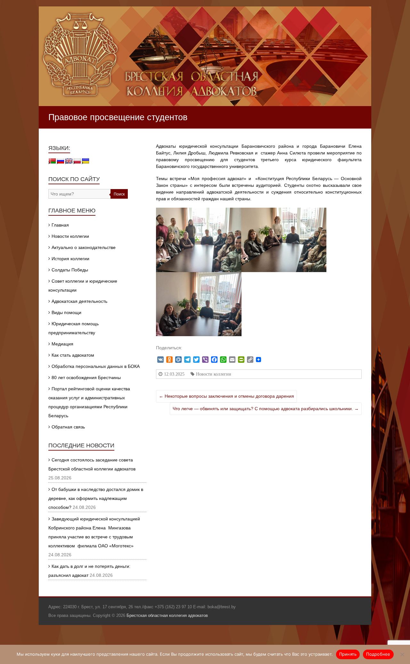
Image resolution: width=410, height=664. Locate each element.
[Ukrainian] (85, 161)
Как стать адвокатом (73, 355)
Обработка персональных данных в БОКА (96, 366)
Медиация (62, 343)
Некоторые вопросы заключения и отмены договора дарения (226, 396)
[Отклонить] (402, 654)
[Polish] (77, 161)
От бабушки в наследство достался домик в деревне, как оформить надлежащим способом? (95, 498)
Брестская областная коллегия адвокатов (167, 615)
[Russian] (60, 161)
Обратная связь (68, 426)
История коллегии (70, 258)
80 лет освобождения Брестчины (86, 377)
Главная (60, 225)
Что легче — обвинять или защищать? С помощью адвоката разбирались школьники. (266, 408)
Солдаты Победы (70, 269)
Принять (348, 654)
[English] (69, 161)
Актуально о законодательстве (84, 247)
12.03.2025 (174, 374)
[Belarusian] (52, 161)
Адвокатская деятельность (79, 301)
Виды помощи (66, 312)
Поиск (119, 194)
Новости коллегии (213, 374)
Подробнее (378, 654)
